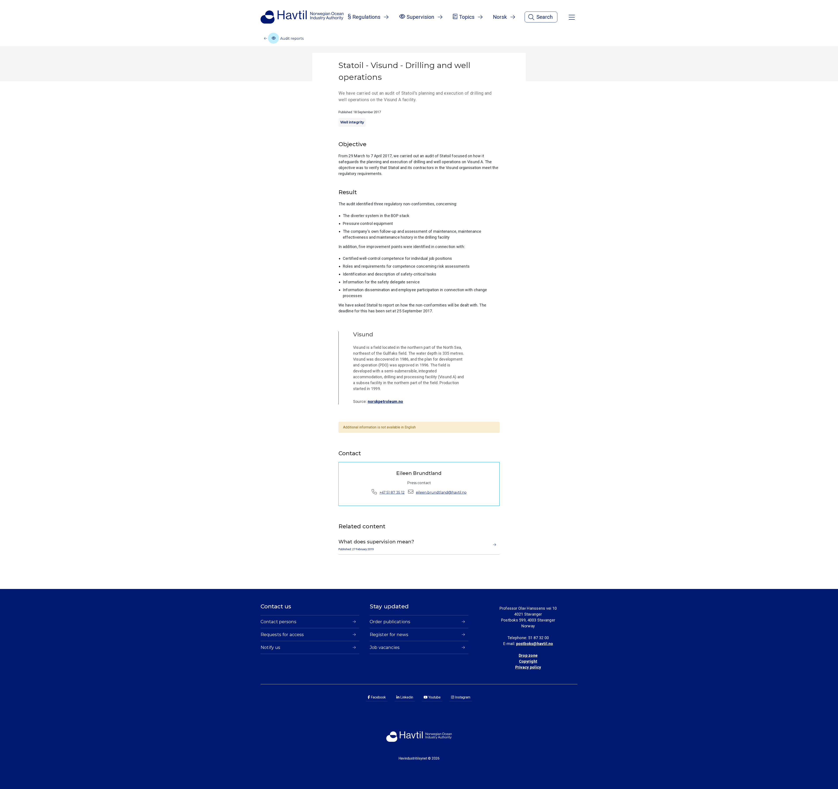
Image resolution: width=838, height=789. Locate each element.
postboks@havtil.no (534, 643)
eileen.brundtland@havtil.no (441, 492)
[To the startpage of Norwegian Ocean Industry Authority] (302, 17)
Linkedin (406, 697)
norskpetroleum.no (385, 401)
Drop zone (528, 655)
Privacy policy (528, 667)
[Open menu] (571, 17)
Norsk (500, 17)
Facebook (378, 697)
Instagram (462, 697)
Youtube (434, 697)
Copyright (528, 661)
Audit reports (291, 38)
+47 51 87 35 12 (392, 492)
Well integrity (352, 122)
